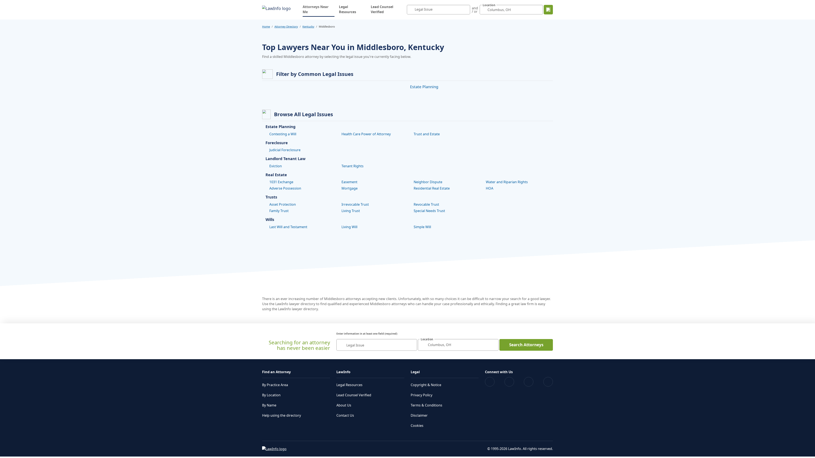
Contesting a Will (282, 134)
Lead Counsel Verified (382, 9)
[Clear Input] (465, 9)
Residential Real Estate (432, 188)
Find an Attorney (276, 372)
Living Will (349, 227)
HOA (489, 188)
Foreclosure (277, 143)
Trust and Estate (427, 134)
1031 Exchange (281, 182)
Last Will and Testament (288, 227)
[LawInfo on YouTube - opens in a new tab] (528, 382)
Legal (415, 372)
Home (266, 26)
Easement (349, 182)
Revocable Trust (426, 204)
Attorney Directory (286, 26)
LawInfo (343, 372)
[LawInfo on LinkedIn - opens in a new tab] (548, 382)
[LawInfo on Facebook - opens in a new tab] (490, 382)
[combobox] (438, 9)
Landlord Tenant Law (285, 158)
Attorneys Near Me (318, 9)
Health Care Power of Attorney (366, 134)
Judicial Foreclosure (285, 150)
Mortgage (349, 188)
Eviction (275, 166)
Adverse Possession (285, 188)
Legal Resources (347, 9)
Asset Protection (282, 204)
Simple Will (422, 227)
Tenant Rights (352, 166)
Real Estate (276, 175)
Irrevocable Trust (355, 204)
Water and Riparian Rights (507, 182)
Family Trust (279, 210)
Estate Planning (424, 87)
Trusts (271, 197)
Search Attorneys (526, 345)
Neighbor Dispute (428, 182)
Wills (270, 219)
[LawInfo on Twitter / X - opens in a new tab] (509, 382)
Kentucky (308, 26)
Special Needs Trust (429, 210)
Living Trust (350, 210)
